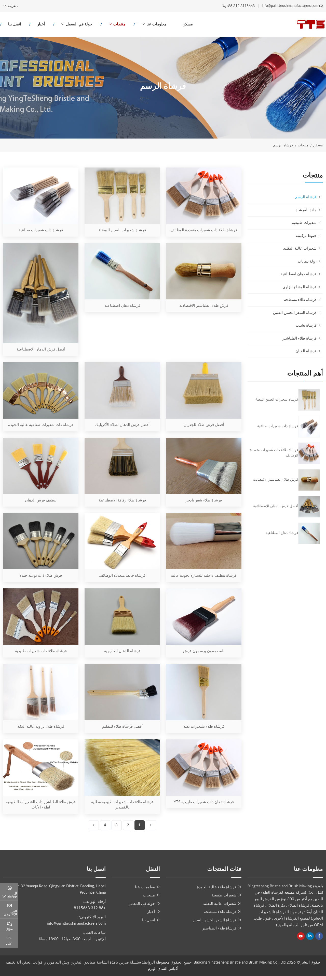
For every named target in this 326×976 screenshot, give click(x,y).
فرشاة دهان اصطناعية (122, 306)
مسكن (188, 24)
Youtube (301, 936)
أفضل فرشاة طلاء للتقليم (122, 726)
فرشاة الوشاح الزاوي (299, 287)
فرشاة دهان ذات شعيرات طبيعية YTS (204, 802)
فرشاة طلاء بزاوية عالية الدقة (40, 726)
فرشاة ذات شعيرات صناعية (41, 230)
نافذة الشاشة (107, 962)
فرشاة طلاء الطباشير (299, 338)
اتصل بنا (14, 24)
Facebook (319, 936)
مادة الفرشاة (306, 210)
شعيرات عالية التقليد (300, 248)
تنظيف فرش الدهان (41, 500)
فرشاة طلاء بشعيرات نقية (203, 726)
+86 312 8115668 (240, 6)
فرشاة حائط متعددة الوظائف (122, 575)
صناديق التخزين (83, 962)
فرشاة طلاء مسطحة (300, 300)
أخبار (41, 24)
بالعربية (13, 6)
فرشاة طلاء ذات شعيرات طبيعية (41, 651)
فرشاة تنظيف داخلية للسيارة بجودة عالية (204, 575)
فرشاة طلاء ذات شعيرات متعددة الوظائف (203, 230)
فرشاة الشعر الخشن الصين (295, 313)
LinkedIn (310, 936)
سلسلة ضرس (130, 962)
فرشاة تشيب (306, 325)
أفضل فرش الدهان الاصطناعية (41, 349)
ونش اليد (62, 962)
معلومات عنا (156, 24)
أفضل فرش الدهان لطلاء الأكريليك (122, 425)
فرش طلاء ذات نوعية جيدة (41, 575)
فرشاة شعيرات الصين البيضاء (122, 230)
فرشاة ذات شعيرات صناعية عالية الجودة (40, 425)
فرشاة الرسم (306, 197)
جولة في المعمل (79, 24)
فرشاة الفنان (306, 351)
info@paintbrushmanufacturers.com (290, 6)
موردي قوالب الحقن (38, 962)
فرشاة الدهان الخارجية (122, 651)
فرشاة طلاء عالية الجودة (216, 887)
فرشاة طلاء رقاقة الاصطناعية (122, 500)
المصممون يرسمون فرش (203, 651)
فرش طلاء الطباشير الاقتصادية (203, 306)
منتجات (119, 24)
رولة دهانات (307, 261)
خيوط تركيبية (306, 236)
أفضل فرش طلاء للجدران (204, 425)
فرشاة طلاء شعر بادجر (204, 500)
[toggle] (253, 210)
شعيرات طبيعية (304, 223)
